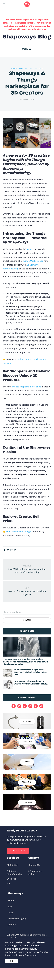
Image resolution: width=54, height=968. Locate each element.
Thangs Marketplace (32, 261)
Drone (27, 762)
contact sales (18, 851)
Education (27, 782)
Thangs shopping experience (26, 387)
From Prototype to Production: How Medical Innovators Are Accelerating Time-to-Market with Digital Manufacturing (25, 661)
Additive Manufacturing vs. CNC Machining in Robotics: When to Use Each (30, 672)
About (11, 901)
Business (11, 879)
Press (10, 913)
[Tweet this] (8, 550)
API (8, 883)
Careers (12, 925)
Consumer (27, 802)
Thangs (29, 249)
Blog (10, 907)
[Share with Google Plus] (11, 550)
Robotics (27, 741)
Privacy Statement (26, 955)
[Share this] (4, 550)
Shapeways (17, 69)
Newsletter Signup (17, 919)
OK (11, 961)
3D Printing (12, 865)
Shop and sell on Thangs (18, 532)
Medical (27, 721)
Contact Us (34, 865)
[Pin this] (15, 550)
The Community (34, 69)
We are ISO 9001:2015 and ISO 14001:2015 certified (27, 936)
